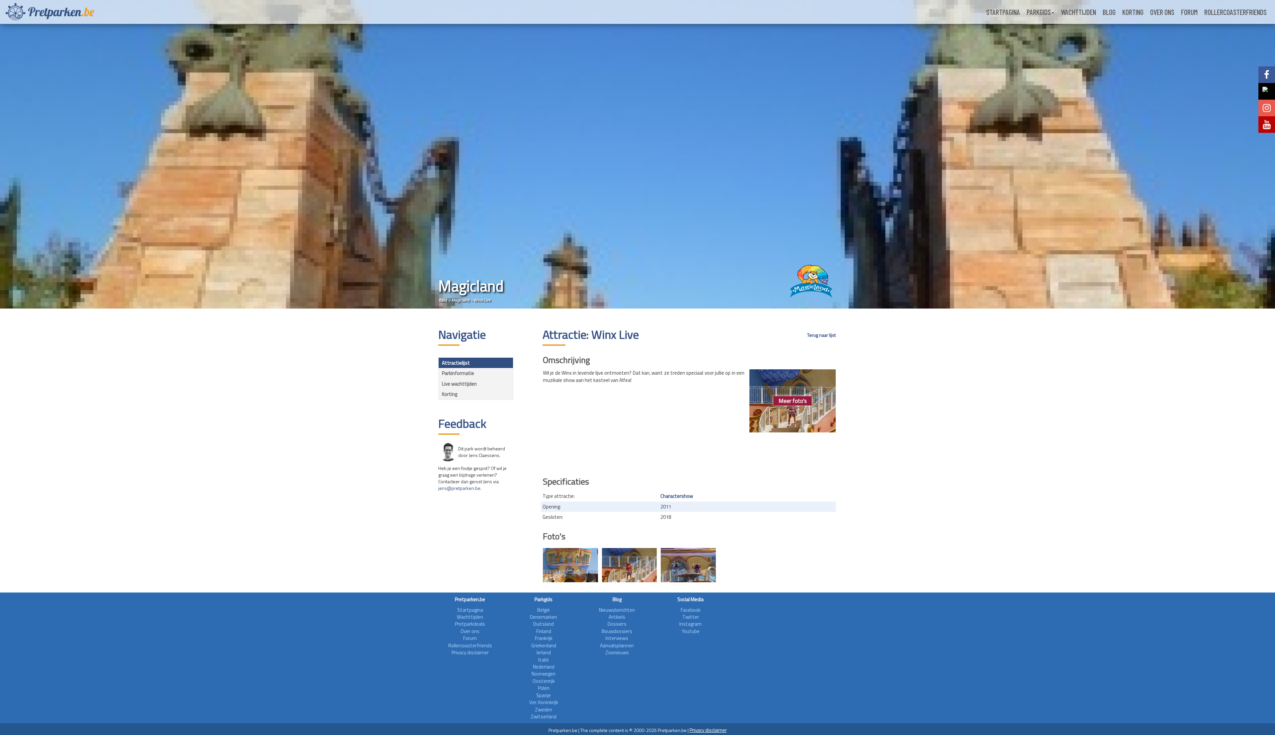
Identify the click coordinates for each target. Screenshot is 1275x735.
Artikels (617, 617)
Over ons (1162, 12)
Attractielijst (456, 363)
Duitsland (543, 624)
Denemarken (543, 617)
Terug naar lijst (821, 335)
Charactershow (676, 496)
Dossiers (617, 624)
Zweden (543, 709)
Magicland (461, 300)
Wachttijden (1078, 12)
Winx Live (482, 300)
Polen (544, 688)
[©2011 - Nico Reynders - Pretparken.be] (570, 565)
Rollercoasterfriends (1235, 12)
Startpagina (1003, 12)
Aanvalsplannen (617, 645)
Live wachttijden (459, 384)
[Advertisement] (689, 452)
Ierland (544, 652)
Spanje (543, 695)
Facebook (691, 610)
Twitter (690, 617)
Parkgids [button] (1039, 12)
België (543, 610)
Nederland (543, 667)
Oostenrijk (544, 681)
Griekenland (543, 645)
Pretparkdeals (470, 624)
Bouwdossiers (617, 631)
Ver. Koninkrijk (543, 702)
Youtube (691, 631)
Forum (1189, 12)
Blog (1109, 12)
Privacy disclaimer (470, 652)
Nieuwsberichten (617, 610)
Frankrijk (543, 638)
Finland (543, 631)
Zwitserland (543, 716)
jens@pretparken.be (459, 488)
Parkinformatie (458, 373)
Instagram (690, 624)
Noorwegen (543, 674)
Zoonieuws (617, 652)
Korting (1133, 12)
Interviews (617, 638)
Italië (443, 300)
